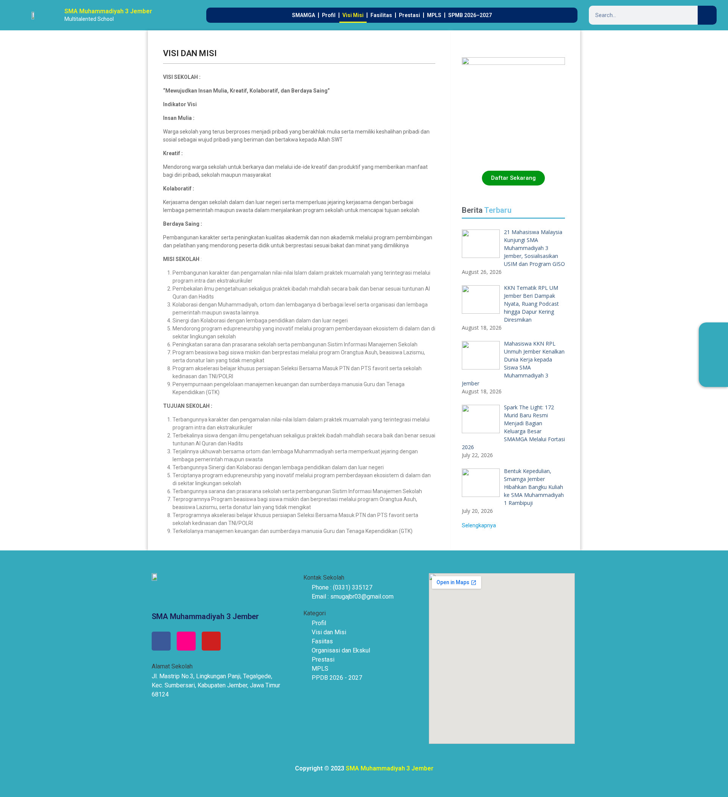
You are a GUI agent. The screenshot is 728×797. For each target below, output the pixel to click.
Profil (329, 15)
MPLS (434, 15)
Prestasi (409, 15)
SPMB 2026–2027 (470, 15)
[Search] (707, 15)
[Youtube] (211, 641)
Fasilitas (381, 15)
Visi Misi (353, 15)
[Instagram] (186, 641)
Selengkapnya (479, 525)
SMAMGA (303, 15)
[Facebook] (161, 641)
